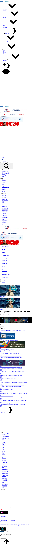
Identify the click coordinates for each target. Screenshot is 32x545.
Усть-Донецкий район (5, 221)
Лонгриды (4, 52)
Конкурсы (3, 191)
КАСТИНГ (8, 41)
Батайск (3, 196)
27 (4, 282)
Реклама (3, 61)
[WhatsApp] (2, 327)
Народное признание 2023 (6, 53)
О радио (4, 18)
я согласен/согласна (3, 538)
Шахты (3, 224)
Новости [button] (3, 158)
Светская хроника (4, 450)
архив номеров (5, 9)
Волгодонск (3, 463)
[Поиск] (6, 166)
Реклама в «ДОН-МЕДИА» (5, 175)
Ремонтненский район (5, 217)
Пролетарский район (4, 216)
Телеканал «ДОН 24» (5, 171)
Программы (5, 27)
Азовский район (4, 195)
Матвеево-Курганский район (6, 472)
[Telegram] (4, 327)
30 (4, 284)
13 (2, 282)
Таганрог (3, 219)
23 (3, 284)
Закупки (3, 176)
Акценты (3, 190)
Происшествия (4, 180)
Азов (2, 194)
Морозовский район (4, 211)
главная (4, 25)
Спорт (3, 183)
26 (4, 281)
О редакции (5, 51)
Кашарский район (4, 207)
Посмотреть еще (2, 412)
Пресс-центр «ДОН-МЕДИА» (6, 173)
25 (4, 280)
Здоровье (3, 181)
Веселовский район (4, 199)
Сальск (3, 218)
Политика (3, 182)
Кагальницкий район (5, 205)
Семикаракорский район (5, 481)
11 (2, 280)
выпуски (4, 17)
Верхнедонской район (5, 461)
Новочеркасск (4, 213)
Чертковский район (4, 223)
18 (3, 280)
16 (2, 284)
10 (2, 279)
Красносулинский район (5, 208)
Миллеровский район (5, 210)
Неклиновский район (5, 212)
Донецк (3, 202)
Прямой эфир (5, 26)
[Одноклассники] (1, 327)
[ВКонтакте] (0, 327)
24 (4, 279)
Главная (3, 245)
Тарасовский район (4, 220)
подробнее (16, 535)
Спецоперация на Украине (5, 187)
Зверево (3, 204)
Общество (3, 179)
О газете (4, 10)
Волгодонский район (5, 200)
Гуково (3, 201)
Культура (3, 184)
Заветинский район (4, 203)
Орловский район (4, 215)
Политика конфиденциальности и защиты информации (9, 437)
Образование (3, 448)
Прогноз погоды (4, 189)
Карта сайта (3, 174)
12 (2, 281)
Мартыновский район (5, 209)
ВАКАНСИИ (7, 33)
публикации (5, 60)
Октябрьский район (4, 214)
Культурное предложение (5, 246)
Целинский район (4, 222)
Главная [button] (3, 157)
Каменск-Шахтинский (5, 206)
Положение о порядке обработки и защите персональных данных (9, 521)
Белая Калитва (4, 197)
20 (3, 282)
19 (3, 281)
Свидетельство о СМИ (3, 516)
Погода (3, 186)
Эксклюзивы (3, 188)
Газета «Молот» (4, 435)
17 (3, 279)
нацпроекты (4, 161)
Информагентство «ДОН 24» (6, 170)
